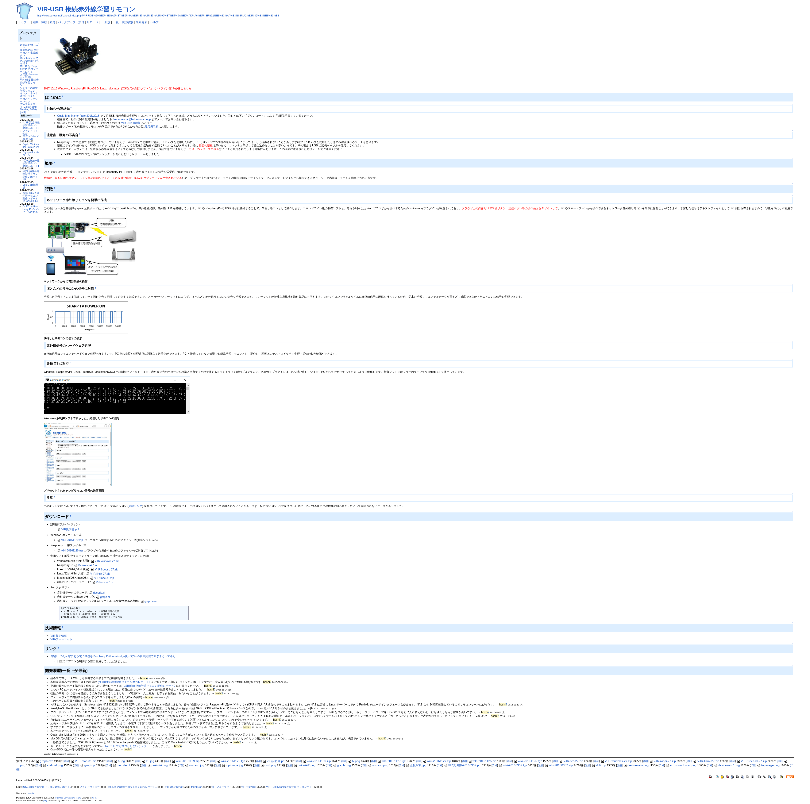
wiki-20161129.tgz (72, 550)
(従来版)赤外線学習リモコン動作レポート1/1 (31, 175)
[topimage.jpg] (76, 57)
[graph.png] (86, 317)
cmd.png (270, 765)
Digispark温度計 (29, 50)
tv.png (356, 761)
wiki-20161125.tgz (530, 761)
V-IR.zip (601, 765)
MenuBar (196, 787)
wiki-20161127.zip (439, 761)
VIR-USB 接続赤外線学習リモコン (86, 9)
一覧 (116, 22)
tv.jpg (121, 761)
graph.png (344, 765)
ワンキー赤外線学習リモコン (29, 89)
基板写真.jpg (418, 765)
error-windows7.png (683, 765)
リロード (93, 22)
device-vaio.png (638, 765)
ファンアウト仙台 (30, 132)
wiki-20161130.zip (319, 761)
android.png (55, 765)
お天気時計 (26, 77)
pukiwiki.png (159, 765)
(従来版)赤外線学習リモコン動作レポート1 (31, 163)
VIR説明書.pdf (70, 529)
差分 (52, 22)
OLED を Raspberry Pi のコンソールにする (29, 69)
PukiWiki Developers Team (68, 798)
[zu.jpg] (91, 246)
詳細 (66, 761)
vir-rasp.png (380, 765)
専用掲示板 (151, 126)
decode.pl (99, 592)
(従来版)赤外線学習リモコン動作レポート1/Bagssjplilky (31, 197)
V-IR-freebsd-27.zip (106, 569)
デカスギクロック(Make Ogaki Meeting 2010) (29, 107)
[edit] (23, 112)
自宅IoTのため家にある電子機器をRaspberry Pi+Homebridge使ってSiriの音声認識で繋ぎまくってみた (113, 656)
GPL (94, 798)
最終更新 (141, 22)
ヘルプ (154, 22)
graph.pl (105, 597)
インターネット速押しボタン (29, 94)
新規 (107, 22)
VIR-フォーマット (61, 639)
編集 (36, 22)
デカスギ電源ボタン (29, 54)
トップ (22, 22)
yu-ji (45, 800)
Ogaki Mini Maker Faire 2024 (31, 145)
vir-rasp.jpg (196, 765)
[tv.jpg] (78, 454)
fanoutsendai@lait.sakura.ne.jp (132, 119)
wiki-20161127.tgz (394, 761)
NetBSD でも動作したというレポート (128, 746)
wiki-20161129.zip (72, 540)
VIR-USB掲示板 (30, 186)
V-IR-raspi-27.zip (88, 565)
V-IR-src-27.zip (105, 582)
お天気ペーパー (29, 74)
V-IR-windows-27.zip (107, 561)
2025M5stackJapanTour (31, 137)
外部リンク (135, 506)
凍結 (44, 22)
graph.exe (150, 601)
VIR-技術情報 (58, 635)
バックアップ (67, 22)
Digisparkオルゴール (29, 46)
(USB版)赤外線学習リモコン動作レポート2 (31, 125)
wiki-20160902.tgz (515, 765)
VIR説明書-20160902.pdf (464, 765)
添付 (81, 22)
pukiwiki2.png (307, 765)
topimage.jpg (234, 765)
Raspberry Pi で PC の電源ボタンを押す (29, 61)
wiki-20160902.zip (561, 765)
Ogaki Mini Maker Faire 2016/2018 (78, 115)
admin (31, 793)
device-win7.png (729, 765)
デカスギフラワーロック (29, 100)
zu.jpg (150, 761)
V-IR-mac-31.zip (104, 578)
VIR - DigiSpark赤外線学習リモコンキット (290, 787)
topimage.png (770, 765)
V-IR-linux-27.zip (100, 573)
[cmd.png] (117, 395)
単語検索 (127, 22)
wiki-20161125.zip (484, 761)
